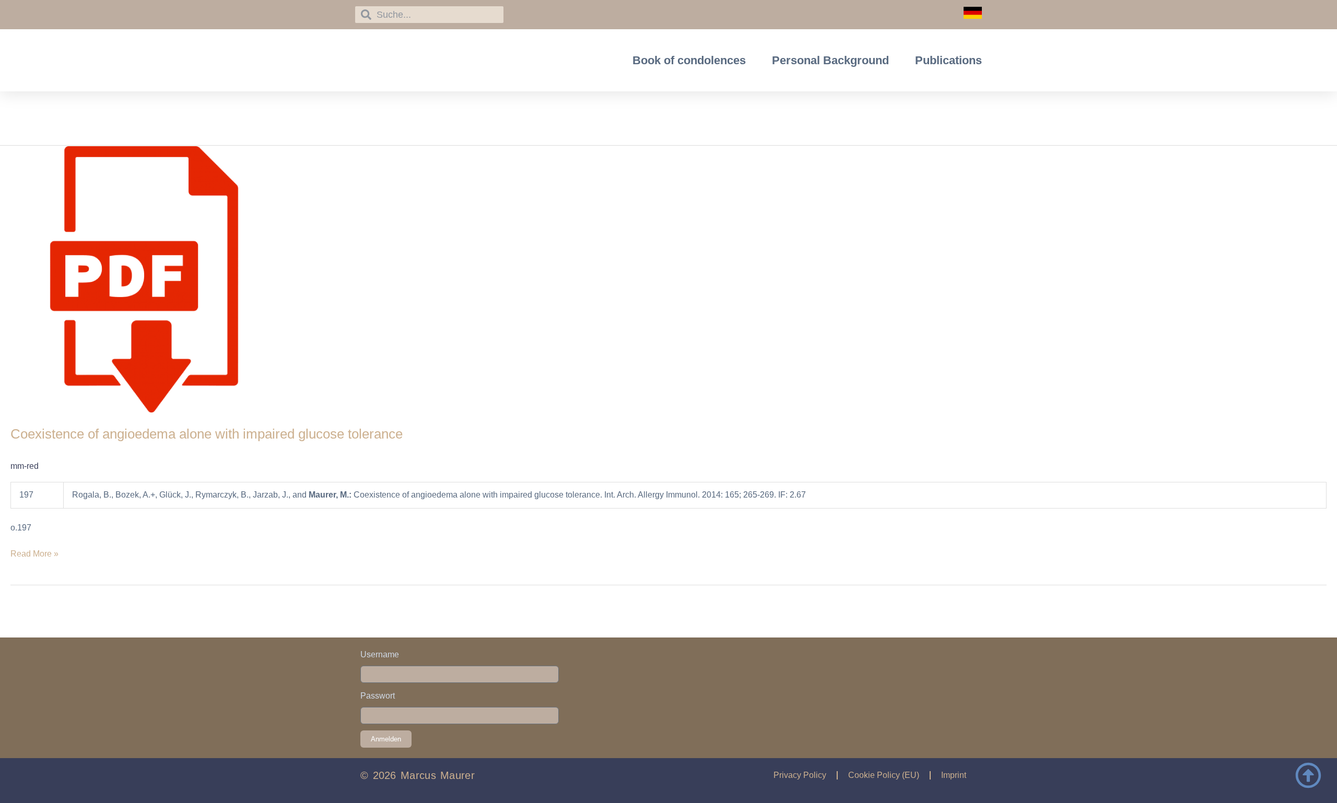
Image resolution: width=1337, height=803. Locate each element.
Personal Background (830, 60)
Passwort (377, 695)
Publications (948, 60)
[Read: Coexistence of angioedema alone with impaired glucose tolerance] (144, 278)
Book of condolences (689, 60)
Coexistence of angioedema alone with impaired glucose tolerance (206, 434)
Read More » (34, 552)
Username (379, 654)
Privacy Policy (799, 775)
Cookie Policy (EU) (883, 775)
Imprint (953, 775)
